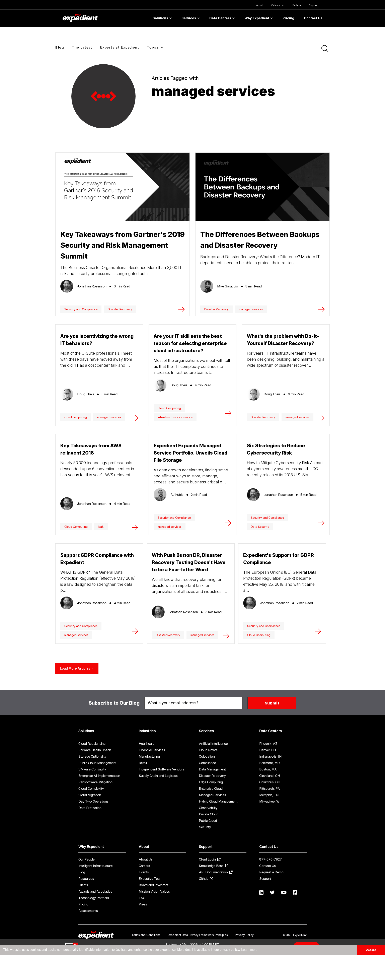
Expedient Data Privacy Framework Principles (198, 935)
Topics (153, 47)
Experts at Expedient (119, 47)
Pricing (288, 18)
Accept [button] (371, 949)
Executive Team (150, 879)
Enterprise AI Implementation (99, 776)
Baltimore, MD (269, 763)
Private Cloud (208, 814)
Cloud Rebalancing (91, 744)
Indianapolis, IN (270, 756)
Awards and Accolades (95, 891)
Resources (86, 879)
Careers (144, 866)
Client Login (208, 859)
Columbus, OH (269, 782)
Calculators (278, 5)
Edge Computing (211, 782)
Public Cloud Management (97, 763)
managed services (251, 309)
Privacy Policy (244, 935)
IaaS (101, 526)
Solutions (161, 18)
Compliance (207, 763)
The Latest (82, 47)
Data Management (212, 769)
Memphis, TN (269, 795)
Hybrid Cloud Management (218, 801)
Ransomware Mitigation (95, 782)
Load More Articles (75, 668)
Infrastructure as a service (175, 417)
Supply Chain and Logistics (158, 776)
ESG (142, 898)
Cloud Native (208, 750)
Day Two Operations (93, 801)
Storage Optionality (92, 756)
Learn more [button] (249, 949)
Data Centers (220, 18)
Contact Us (313, 18)
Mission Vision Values (154, 891)
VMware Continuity (92, 769)
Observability (208, 808)
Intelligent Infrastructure (95, 866)
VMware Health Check (94, 750)
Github (204, 879)
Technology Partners (93, 898)
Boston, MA (268, 769)
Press (143, 904)
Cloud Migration (89, 795)
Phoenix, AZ (268, 744)
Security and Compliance (80, 309)
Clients (83, 885)
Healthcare (147, 744)
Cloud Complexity (91, 789)
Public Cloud (208, 821)
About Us (146, 859)
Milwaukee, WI (270, 801)
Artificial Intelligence (213, 744)
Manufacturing (149, 756)
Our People (86, 859)
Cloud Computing (169, 408)
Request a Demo (271, 872)
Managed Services (212, 795)
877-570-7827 (270, 859)
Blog (59, 47)
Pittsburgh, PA (269, 789)
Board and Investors (153, 885)
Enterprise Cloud (211, 789)
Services (189, 18)
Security (205, 827)
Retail (143, 763)
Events (144, 872)
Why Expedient (257, 18)
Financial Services (152, 750)
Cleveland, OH (269, 776)
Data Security (260, 526)
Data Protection (89, 808)
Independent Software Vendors (161, 769)
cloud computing (75, 417)
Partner (297, 5)
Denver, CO (267, 750)
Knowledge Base (211, 866)
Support (313, 5)
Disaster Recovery (120, 309)
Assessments (88, 911)
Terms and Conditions (146, 935)
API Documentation (214, 872)
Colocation (207, 756)
